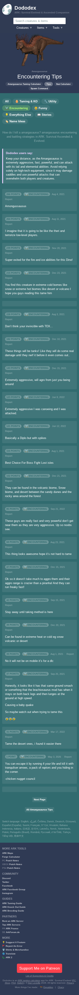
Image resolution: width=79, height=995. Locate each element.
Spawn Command (39, 88)
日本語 (26, 828)
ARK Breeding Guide (13, 911)
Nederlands (64, 828)
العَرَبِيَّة (33, 821)
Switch (20, 983)
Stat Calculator (63, 84)
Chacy (61, 987)
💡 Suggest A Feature (13, 942)
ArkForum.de (13, 932)
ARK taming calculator (29, 980)
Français (35, 825)
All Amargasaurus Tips (39, 809)
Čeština (42, 821)
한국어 (34, 828)
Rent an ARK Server (12, 921)
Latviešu (44, 828)
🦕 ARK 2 (7, 957)
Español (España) (11, 825)
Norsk (53, 828)
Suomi (26, 825)
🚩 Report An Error (12, 946)
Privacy (70, 983)
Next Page (39, 799)
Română (35, 832)
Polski (5, 832)
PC (74, 980)
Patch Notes (12, 860)
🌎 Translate (9, 953)
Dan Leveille (34, 983)
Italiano (17, 828)
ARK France (12, 928)
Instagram (7, 893)
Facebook (7, 886)
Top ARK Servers (11, 925)
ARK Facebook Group (13, 889)
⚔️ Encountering (36, 194)
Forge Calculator (11, 857)
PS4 (13, 983)
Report (8, 199)
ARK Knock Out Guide (14, 907)
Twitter (5, 882)
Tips (49, 84)
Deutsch (59, 821)
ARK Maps (7, 853)
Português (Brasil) (19, 832)
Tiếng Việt (7, 836)
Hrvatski (53, 825)
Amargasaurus (39, 71)
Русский (45, 832)
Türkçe (66, 832)
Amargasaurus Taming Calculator (24, 84)
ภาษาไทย (56, 832)
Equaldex (48, 987)
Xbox (7, 983)
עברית (44, 825)
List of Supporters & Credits (40, 976)
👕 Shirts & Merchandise (15, 950)
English (25, 821)
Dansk (50, 821)
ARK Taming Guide (12, 903)
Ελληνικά (70, 821)
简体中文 (19, 836)
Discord (6, 878)
